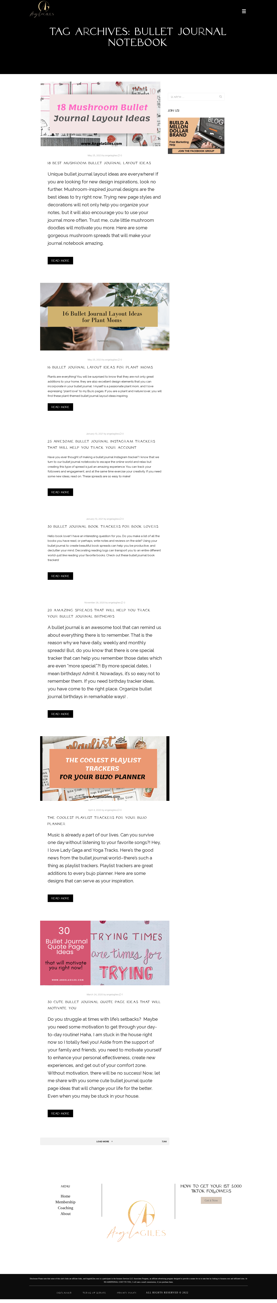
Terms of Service (94, 1293)
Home (65, 1196)
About (65, 1213)
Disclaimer (64, 1293)
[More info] (241, 10)
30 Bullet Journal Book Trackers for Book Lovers (103, 526)
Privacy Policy (127, 1293)
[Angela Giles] (42, 11)
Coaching (65, 1208)
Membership (65, 1202)
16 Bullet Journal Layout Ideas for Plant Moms (101, 367)
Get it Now (211, 1200)
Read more (60, 260)
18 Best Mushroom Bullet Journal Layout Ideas (99, 163)
